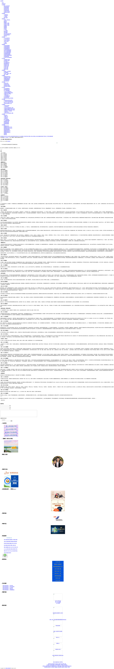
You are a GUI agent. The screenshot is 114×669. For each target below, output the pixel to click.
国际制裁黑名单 (6, 63)
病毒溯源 (5, 27)
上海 (36, 136)
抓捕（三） (58, 637)
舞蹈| (11, 543)
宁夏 (44, 136)
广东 (19, 136)
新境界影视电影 (6, 123)
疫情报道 (5, 26)
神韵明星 (5, 133)
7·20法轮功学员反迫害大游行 (8, 101)
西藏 (50, 136)
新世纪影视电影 (6, 122)
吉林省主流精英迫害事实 (8, 55)
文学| (17, 547)
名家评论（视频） (7, 24)
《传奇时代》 (6, 117)
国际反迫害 (5, 31)
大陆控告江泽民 (6, 84)
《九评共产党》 (6, 106)
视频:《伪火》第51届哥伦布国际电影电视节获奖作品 (58, 619)
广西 (47, 136)
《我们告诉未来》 (7, 105)
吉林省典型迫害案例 (7, 54)
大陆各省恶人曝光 (7, 60)
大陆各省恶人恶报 (7, 59)
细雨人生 (57, 643)
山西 (33, 136)
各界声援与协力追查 (7, 77)
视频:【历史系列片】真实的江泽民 (57, 655)
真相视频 (3, 114)
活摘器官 (3, 75)
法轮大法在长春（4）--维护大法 (8, 588)
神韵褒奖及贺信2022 (7, 132)
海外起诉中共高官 (7, 85)
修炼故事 (3, 13)
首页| (5, 539)
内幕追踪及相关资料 (7, 76)
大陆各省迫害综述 (7, 46)
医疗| (10, 545)
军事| (16, 543)
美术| (10, 547)
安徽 (34, 136)
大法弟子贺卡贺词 (7, 11)
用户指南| (7, 552)
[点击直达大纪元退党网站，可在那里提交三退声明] (11, 433)
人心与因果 (5, 30)
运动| (14, 543)
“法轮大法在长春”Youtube (8, 103)
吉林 (1, 136)
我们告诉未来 (58, 625)
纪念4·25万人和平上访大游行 (8, 102)
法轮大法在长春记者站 (7, 33)
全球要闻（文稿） (7, 25)
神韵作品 (5, 134)
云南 (37, 136)
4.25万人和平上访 (6, 39)
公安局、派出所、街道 (7, 73)
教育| (12, 545)
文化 (11, 547)
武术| (12, 543)
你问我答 (5, 43)
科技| (5, 545)
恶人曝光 (3, 58)
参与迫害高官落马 (7, 62)
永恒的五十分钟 (57, 649)
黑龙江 (3, 136)
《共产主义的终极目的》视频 (8, 107)
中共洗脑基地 (6, 72)
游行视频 (3, 99)
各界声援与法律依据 (7, 86)
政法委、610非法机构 (7, 71)
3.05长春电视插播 (6, 120)
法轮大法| (5, 541)
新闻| (8, 539)
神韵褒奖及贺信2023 (7, 131)
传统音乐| (8, 543)
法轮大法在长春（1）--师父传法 (8, 585)
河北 (5, 136)
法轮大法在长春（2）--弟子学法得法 (8, 586)
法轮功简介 (4, 3)
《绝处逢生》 (6, 15)
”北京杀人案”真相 (7, 40)
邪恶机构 (3, 70)
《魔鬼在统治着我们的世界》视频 (9, 108)
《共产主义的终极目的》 (8, 91)
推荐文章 (8, 141)
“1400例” (5, 42)
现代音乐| (5, 543)
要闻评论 (3, 18)
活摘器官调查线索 (7, 78)
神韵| (16, 539)
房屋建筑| (7, 547)
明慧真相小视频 (6, 121)
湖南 (13, 136)
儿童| (13, 545)
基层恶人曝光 (6, 69)
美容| (8, 545)
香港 (52, 136)
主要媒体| (11, 539)
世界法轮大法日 (6, 9)
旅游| (16, 541)
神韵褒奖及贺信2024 (7, 130)
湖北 (11, 136)
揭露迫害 (3, 44)
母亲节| (10, 552)
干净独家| (14, 539)
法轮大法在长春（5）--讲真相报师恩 (8, 589)
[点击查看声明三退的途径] (11, 427)
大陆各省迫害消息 (7, 47)
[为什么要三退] (11, 430)
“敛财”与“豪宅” (6, 41)
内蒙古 (29, 136)
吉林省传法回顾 (6, 10)
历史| (15, 547)
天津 (21, 136)
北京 (18, 136)
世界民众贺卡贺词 (7, 12)
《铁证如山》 (6, 118)
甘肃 (16, 136)
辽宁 (6, 136)
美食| (14, 541)
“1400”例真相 (58, 603)
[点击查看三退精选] (11, 436)
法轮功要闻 (5, 32)
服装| (6, 545)
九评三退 (3, 87)
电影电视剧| (9, 541)
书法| (5, 552)
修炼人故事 (5, 17)
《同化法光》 (6, 14)
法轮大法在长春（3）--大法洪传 (8, 587)
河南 (14, 136)
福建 (39, 136)
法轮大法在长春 (8, 668)
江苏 (24, 136)
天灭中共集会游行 (7, 88)
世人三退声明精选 (7, 90)
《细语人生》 (6, 116)
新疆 (41, 136)
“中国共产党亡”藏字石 (7, 93)
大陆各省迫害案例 (7, 45)
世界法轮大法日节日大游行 (8, 100)
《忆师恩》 (5, 16)
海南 (42, 136)
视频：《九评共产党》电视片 (57, 631)
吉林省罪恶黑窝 (6, 56)
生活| (15, 545)
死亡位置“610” (6, 61)
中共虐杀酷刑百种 (7, 48)
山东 (8, 136)
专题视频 (3, 104)
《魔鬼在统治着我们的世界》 (8, 92)
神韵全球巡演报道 (7, 129)
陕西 (26, 136)
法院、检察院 (6, 74)
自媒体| (7, 539)
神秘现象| (12, 541)
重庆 (22, 136)
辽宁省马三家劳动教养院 (8, 57)
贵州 (27, 136)
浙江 (45, 136)
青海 (49, 136)
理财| (5, 547)
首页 (3, 2)
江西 (31, 136)
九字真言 (5, 29)
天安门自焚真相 (6, 119)
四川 (10, 136)
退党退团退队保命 (7, 89)
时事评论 (5, 28)
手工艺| (13, 547)
